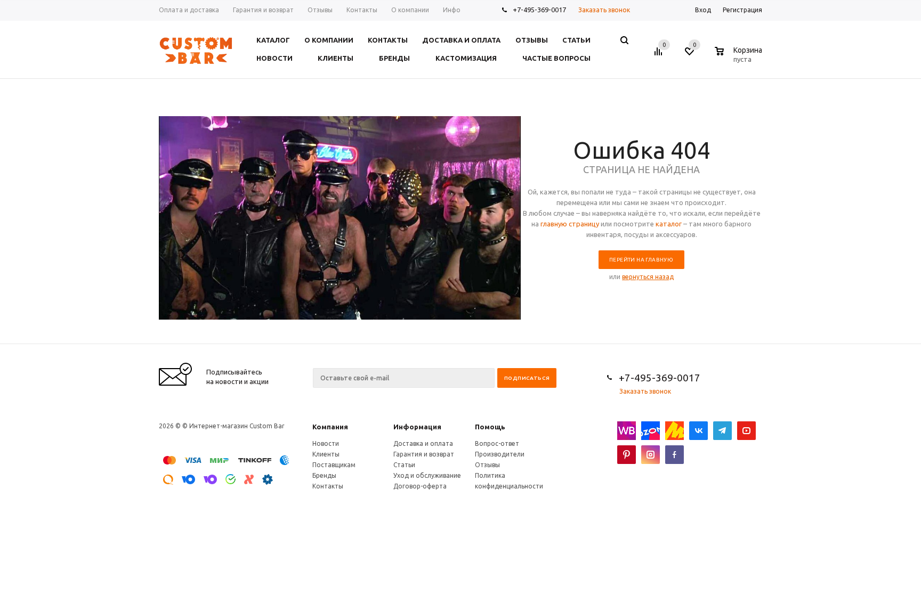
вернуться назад (648, 276)
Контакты (327, 486)
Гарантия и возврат (423, 454)
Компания (330, 426)
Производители (499, 454)
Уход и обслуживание (427, 475)
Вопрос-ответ (497, 443)
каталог (669, 223)
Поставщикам (334, 464)
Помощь (490, 426)
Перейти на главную (641, 260)
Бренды (324, 475)
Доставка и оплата (423, 443)
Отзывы (487, 464)
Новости (325, 443)
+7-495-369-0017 (539, 9)
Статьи (404, 464)
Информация (417, 426)
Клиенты (326, 454)
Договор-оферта (420, 486)
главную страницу (569, 223)
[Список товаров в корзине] (739, 57)
